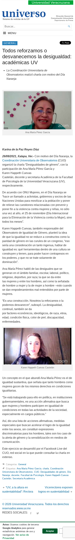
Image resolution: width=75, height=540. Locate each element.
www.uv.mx (24, 508)
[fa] (30, 512)
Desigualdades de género (53, 472)
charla (46, 468)
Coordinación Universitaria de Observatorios (29, 160)
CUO (36, 472)
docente (15, 475)
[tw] (37, 512)
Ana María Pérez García (29, 468)
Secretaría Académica (24, 478)
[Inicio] (24, 18)
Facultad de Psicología (32, 475)
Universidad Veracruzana (51, 2)
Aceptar (50, 531)
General (10, 43)
